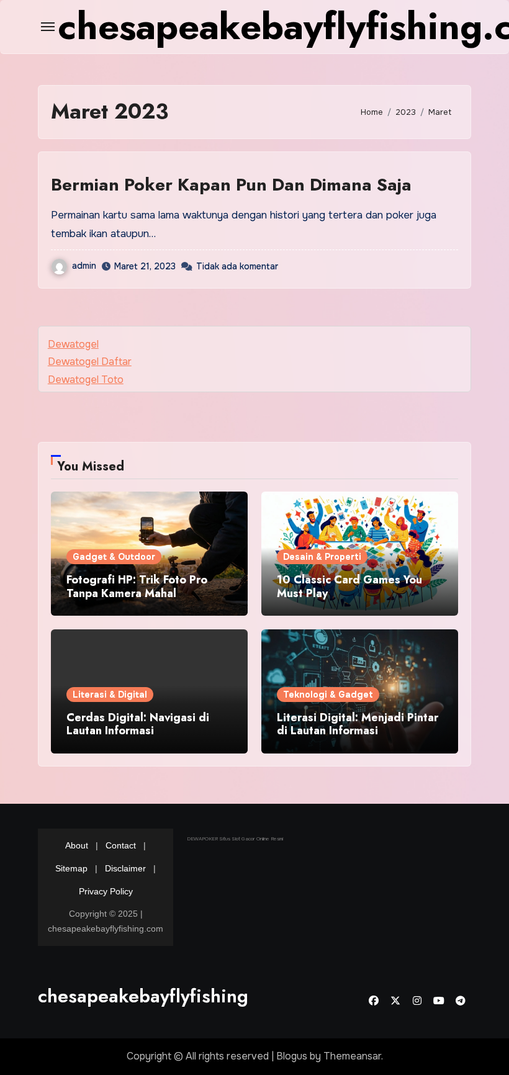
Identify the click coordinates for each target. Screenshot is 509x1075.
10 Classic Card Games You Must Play (349, 586)
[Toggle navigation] (48, 26)
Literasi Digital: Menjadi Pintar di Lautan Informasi (357, 724)
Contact (121, 845)
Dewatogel (73, 344)
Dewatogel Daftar (90, 361)
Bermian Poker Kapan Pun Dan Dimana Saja (231, 184)
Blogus (291, 1056)
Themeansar (352, 1056)
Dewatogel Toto (86, 379)
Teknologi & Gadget (328, 694)
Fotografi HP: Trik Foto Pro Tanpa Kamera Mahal (136, 586)
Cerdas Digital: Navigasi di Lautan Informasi (137, 724)
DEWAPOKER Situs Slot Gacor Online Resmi (235, 838)
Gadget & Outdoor (114, 556)
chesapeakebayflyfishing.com (163, 996)
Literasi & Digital (110, 694)
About (76, 845)
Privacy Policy (106, 891)
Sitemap (71, 868)
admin (84, 265)
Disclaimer (125, 868)
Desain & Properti (322, 556)
